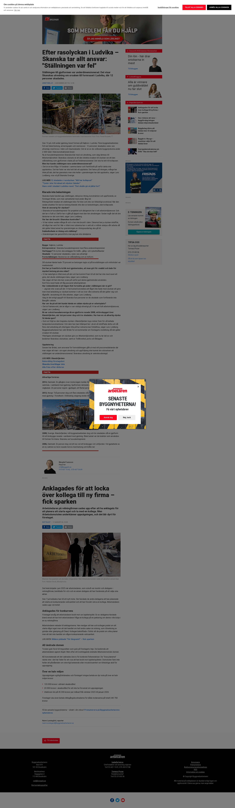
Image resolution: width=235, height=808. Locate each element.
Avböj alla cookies (219, 7)
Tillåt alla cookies (194, 7)
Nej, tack (127, 417)
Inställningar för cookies (168, 7)
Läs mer (17, 10)
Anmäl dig (108, 417)
